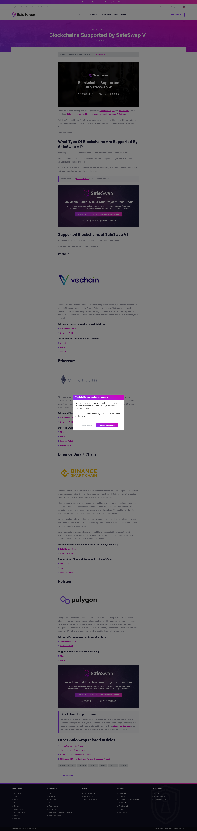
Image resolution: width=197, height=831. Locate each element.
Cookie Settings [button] (87, 425)
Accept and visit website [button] (107, 425)
